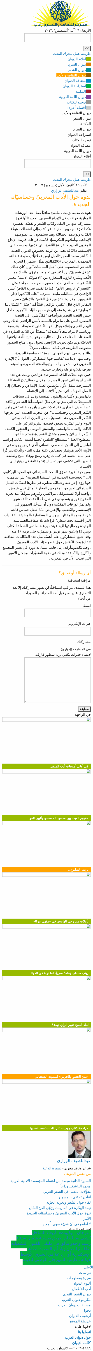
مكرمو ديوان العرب (76, 1300)
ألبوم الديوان (81, 1283)
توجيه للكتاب (76, 102)
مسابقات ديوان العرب (74, 1305)
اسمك (87, 605)
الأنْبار (87, 1219)
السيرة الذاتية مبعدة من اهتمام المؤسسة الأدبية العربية (50, 1181)
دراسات (85, 1273)
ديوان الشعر (77, 70)
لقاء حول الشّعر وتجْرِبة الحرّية (68, 1202)
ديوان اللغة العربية (72, 97)
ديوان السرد (77, 64)
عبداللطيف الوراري (65, 190)
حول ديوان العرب (78, 1337)
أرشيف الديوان (80, 1316)
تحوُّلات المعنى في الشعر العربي (67, 1192)
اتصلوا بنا (84, 1332)
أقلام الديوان (76, 59)
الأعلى (88, 1267)
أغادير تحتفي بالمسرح (75, 1197)
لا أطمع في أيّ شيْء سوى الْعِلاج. (66, 1224)
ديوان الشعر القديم (77, 1294)
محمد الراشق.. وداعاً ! (74, 1186)
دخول (86, 1310)
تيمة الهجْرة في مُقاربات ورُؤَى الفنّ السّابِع (59, 1208)
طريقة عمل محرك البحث (72, 54)
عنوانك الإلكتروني (79, 623)
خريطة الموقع (80, 1321)
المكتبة (80, 91)
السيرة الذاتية (52, 1168)
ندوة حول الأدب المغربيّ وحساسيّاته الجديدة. (58, 1213)
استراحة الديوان (74, 86)
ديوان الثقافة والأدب (71, 75)
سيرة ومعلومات (79, 1278)
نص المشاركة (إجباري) (76, 649)
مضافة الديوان (75, 81)
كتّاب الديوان (81, 1343)
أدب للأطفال (81, 1289)
